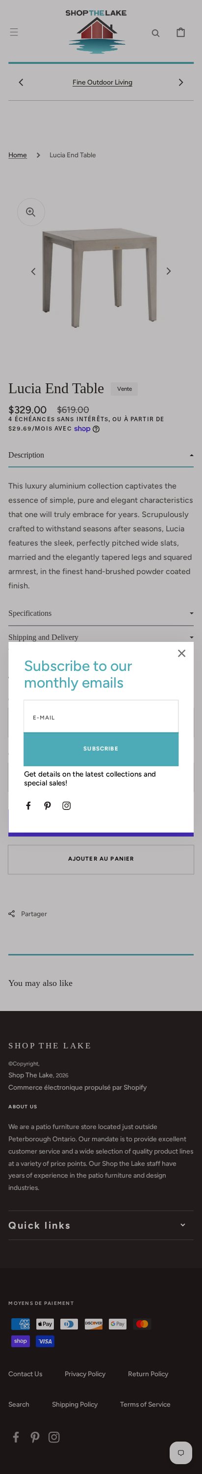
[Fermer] (182, 654)
